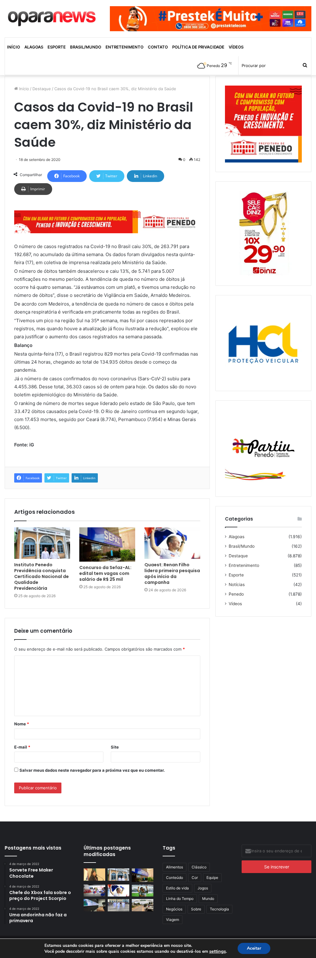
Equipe (212, 877)
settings (217, 951)
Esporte (57, 46)
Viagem (172, 919)
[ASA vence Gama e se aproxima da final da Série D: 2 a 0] (142, 890)
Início (13, 46)
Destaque (41, 88)
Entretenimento (124, 46)
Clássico (199, 867)
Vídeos (236, 46)
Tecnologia (219, 909)
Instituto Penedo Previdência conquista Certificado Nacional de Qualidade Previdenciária (41, 576)
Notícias (237, 584)
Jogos (203, 888)
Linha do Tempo (179, 898)
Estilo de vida (177, 888)
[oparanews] (53, 16)
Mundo (208, 898)
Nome (21, 723)
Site (115, 747)
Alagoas (33, 46)
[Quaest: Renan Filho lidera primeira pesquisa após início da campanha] (172, 543)
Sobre (196, 909)
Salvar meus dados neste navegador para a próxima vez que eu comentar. (92, 770)
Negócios (174, 909)
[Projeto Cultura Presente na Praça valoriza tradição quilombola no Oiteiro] (94, 890)
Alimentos (174, 867)
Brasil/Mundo (85, 46)
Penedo (236, 594)
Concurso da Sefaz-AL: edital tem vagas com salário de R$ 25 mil (105, 573)
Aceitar (254, 948)
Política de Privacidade (198, 46)
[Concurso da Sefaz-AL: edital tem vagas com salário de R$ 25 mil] (107, 544)
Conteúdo (174, 877)
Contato (158, 46)
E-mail (22, 747)
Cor (195, 877)
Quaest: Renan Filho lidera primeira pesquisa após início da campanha (172, 573)
